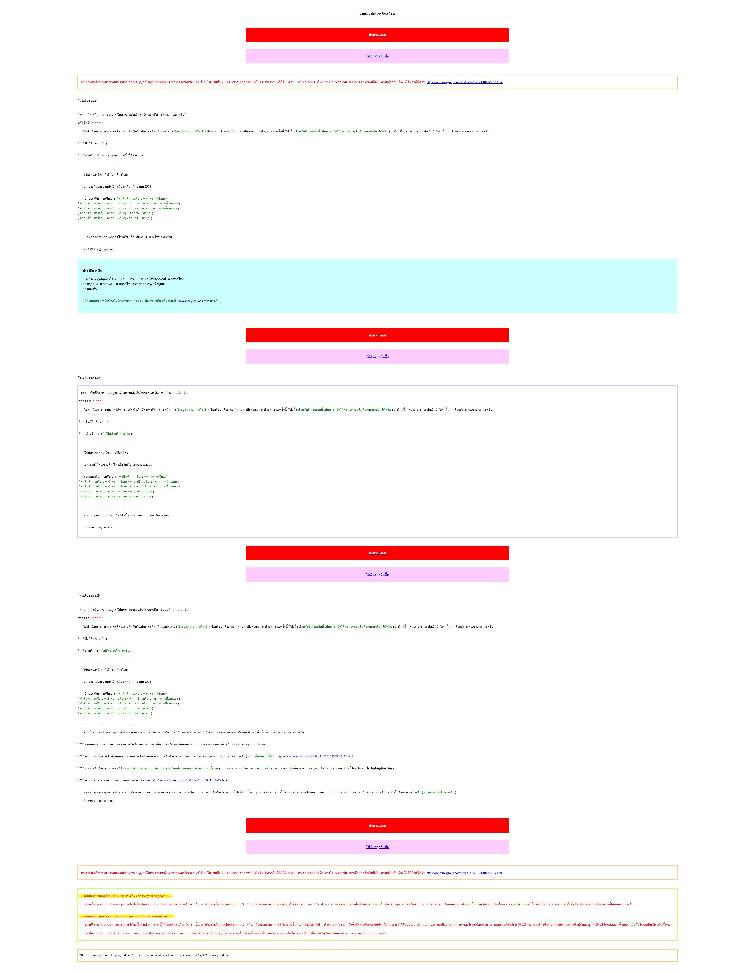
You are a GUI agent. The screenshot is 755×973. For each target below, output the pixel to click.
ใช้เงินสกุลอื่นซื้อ (377, 56)
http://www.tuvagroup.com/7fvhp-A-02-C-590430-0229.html (190, 780)
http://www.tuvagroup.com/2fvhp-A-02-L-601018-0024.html (465, 82)
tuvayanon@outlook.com (193, 301)
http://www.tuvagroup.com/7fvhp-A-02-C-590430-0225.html (315, 756)
